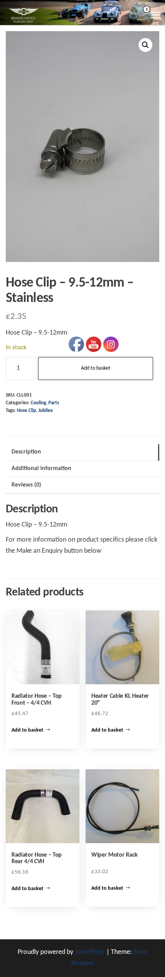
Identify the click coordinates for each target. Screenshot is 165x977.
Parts (53, 403)
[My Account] (131, 14)
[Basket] (142, 15)
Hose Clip (26, 410)
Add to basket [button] (27, 730)
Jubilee (45, 410)
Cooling (38, 403)
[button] (145, 45)
